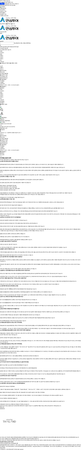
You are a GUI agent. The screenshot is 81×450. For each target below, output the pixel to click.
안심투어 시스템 (3, 11)
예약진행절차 (2, 12)
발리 (18, 46)
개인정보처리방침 (7, 443)
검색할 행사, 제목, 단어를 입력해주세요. (23, 43)
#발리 (1, 54)
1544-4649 (2, 83)
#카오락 (1, 57)
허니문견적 (4, 46)
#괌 (0, 60)
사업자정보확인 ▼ (14, 443)
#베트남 (1, 58)
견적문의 (2, 88)
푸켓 (1, 46)
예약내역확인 (2, 9)
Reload (2, 3)
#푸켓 (1, 51)
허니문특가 (8, 46)
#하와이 (1, 55)
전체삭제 (6, 48)
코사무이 (15, 46)
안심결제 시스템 (3, 14)
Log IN (1, 66)
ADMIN (3, 448)
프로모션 (12, 46)
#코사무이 (2, 52)
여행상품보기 (3, 86)
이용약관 (1, 443)
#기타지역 (2, 61)
